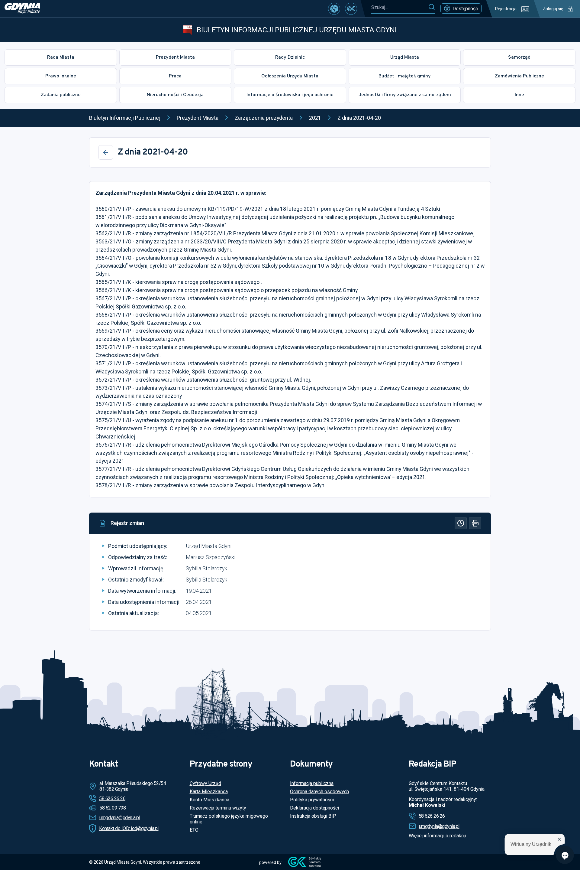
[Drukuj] (475, 523)
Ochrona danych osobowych (319, 791)
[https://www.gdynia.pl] (22, 9)
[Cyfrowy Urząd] (334, 9)
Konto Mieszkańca (209, 800)
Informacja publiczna (312, 783)
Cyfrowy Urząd (205, 783)
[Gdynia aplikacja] (351, 9)
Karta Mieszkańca (209, 791)
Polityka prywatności (312, 800)
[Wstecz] (105, 152)
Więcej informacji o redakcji (437, 836)
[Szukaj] (431, 7)
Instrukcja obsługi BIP (313, 816)
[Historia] (461, 523)
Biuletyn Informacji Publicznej (124, 118)
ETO (194, 830)
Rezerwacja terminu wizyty (218, 808)
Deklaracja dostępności (314, 808)
